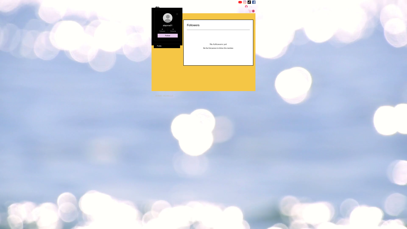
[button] (251, 11)
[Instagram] (244, 2)
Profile (159, 46)
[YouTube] (240, 2)
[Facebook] (253, 2)
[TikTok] (249, 2)
